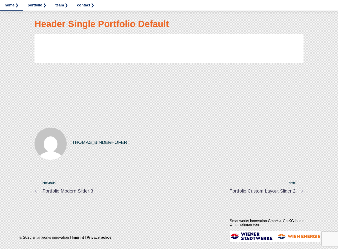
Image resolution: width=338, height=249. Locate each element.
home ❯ (11, 5)
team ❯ (61, 5)
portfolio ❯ (37, 5)
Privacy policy (99, 237)
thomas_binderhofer (99, 142)
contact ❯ (85, 5)
